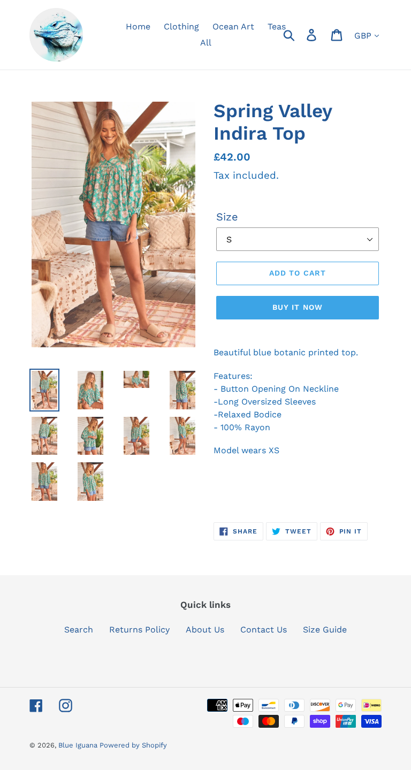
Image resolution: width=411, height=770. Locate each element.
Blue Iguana (79, 745)
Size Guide (325, 629)
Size (227, 216)
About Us (205, 629)
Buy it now (297, 307)
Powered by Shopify (133, 745)
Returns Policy (139, 629)
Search (78, 629)
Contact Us (263, 629)
